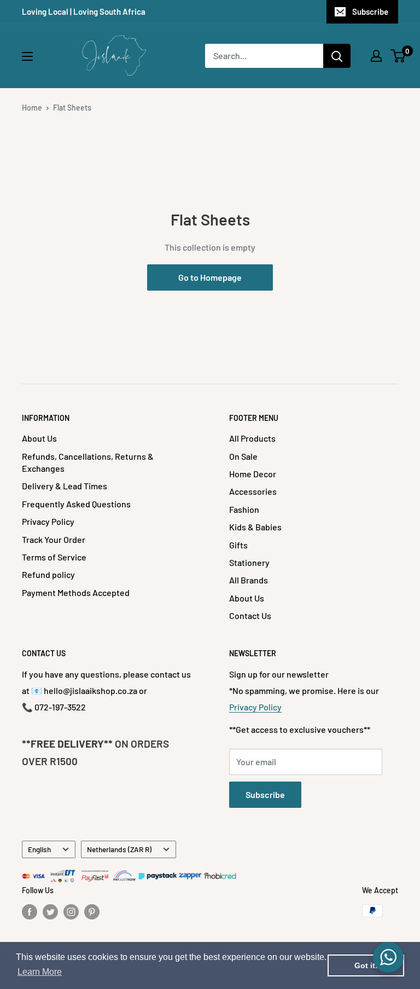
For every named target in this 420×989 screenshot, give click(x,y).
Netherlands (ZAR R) (119, 849)
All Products (252, 438)
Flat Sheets (72, 107)
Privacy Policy (48, 521)
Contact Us (250, 615)
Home (32, 107)
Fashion (244, 509)
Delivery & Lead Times (64, 486)
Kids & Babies (255, 527)
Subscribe (370, 11)
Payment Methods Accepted (76, 592)
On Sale (243, 456)
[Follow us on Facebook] (29, 911)
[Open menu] (27, 56)
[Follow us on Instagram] (71, 911)
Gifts (238, 545)
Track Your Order (53, 539)
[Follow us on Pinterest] (92, 911)
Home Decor (252, 474)
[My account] (376, 56)
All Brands (248, 580)
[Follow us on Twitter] (50, 911)
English (39, 849)
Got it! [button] (366, 965)
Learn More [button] (40, 971)
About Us (39, 438)
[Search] (337, 56)
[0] (398, 55)
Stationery (249, 562)
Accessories (253, 491)
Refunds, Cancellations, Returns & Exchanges (88, 462)
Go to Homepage (210, 277)
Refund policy (48, 574)
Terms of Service (54, 557)
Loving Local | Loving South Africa (83, 11)
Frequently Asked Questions (76, 504)
